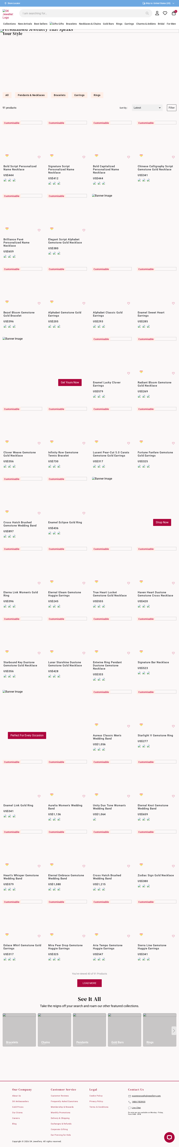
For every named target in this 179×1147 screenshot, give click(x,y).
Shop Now (162, 522)
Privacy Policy (96, 1101)
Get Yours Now (70, 382)
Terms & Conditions (99, 1107)
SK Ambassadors (20, 1101)
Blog (14, 1124)
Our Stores (17, 1112)
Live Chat (136, 1108)
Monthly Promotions (60, 1112)
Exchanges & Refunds (61, 1124)
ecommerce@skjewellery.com (146, 1096)
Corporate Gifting (59, 1129)
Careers (16, 1118)
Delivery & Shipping (60, 1118)
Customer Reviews (60, 1096)
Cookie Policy (96, 1096)
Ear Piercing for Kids (61, 1135)
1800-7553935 (138, 1102)
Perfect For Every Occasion (27, 735)
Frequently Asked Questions (64, 1101)
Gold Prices (18, 1107)
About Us (16, 1096)
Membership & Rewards (62, 1107)
